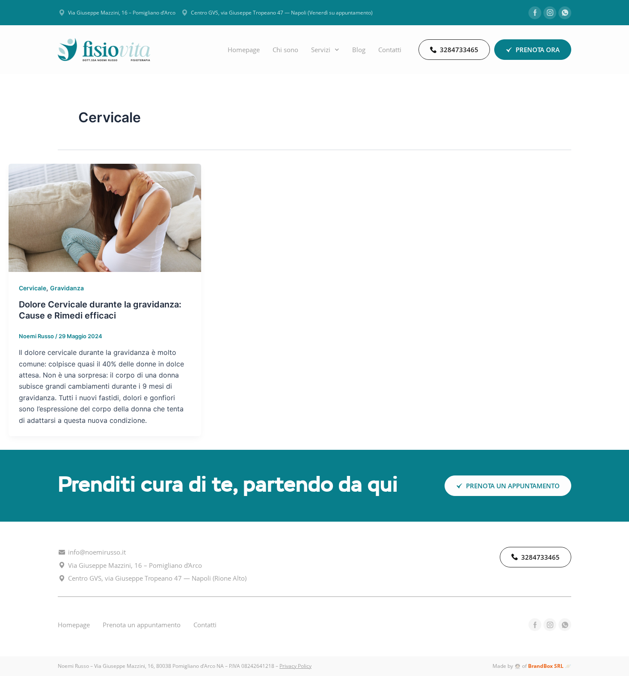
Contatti (389, 49)
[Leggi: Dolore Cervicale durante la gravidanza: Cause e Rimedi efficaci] (105, 217)
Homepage (244, 49)
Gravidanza (67, 288)
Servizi (320, 49)
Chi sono (285, 49)
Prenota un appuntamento (142, 624)
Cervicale (32, 288)
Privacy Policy (295, 666)
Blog (358, 49)
